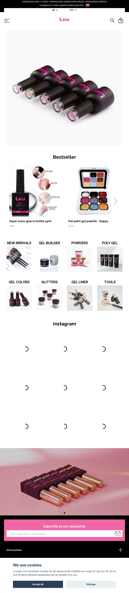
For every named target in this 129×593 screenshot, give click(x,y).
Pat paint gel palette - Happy (88, 221)
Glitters (49, 282)
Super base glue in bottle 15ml (30, 221)
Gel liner (79, 282)
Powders (79, 243)
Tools (110, 282)
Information (14, 549)
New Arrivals (19, 243)
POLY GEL (110, 243)
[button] (115, 201)
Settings (91, 584)
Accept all (38, 584)
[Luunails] (64, 21)
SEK (72, 9)
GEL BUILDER (49, 243)
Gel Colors (19, 282)
